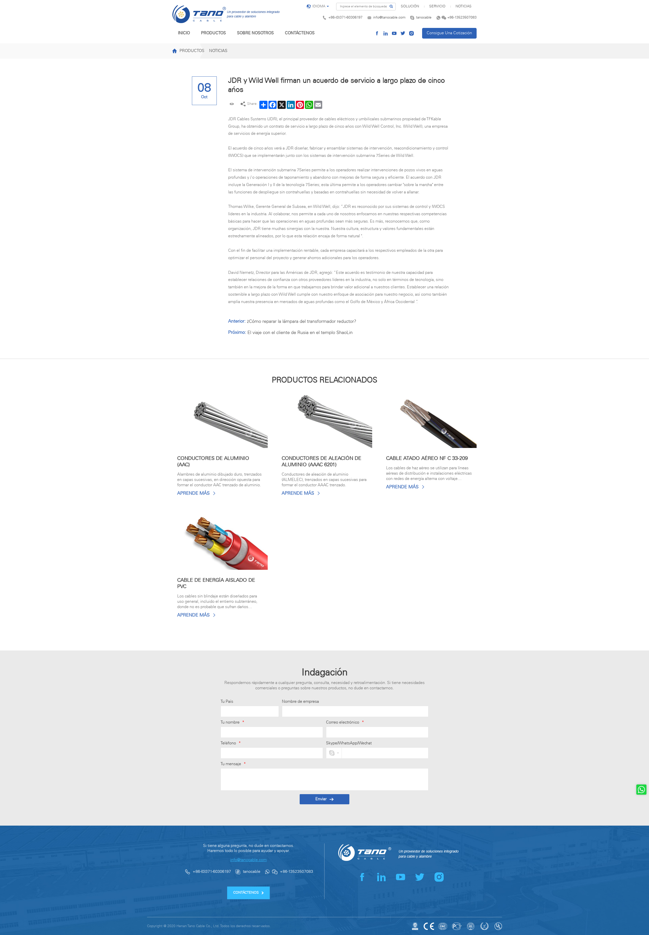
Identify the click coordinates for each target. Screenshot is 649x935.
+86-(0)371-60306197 (345, 17)
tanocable (423, 17)
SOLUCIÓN (410, 6)
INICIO (184, 33)
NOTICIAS (464, 6)
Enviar (321, 799)
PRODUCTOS (213, 33)
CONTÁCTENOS (300, 33)
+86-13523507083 (462, 17)
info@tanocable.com (389, 17)
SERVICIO (437, 6)
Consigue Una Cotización (449, 33)
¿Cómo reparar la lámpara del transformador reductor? (301, 322)
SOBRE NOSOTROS (255, 33)
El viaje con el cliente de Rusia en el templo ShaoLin (300, 333)
